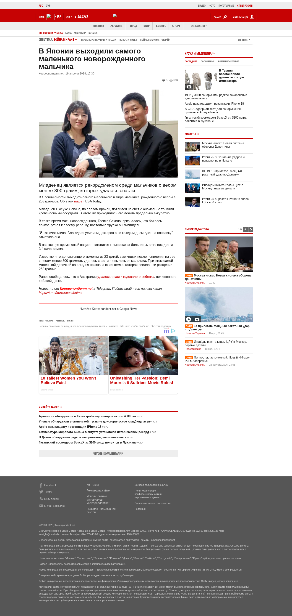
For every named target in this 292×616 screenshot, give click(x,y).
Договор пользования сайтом (152, 484)
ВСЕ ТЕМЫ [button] (243, 39)
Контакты (93, 484)
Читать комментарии (108, 453)
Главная (98, 26)
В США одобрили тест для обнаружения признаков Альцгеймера (213, 110)
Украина (116, 26)
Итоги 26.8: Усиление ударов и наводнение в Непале (223, 158)
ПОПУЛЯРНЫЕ (226, 6)
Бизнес (161, 26)
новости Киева (128, 39)
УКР (48, 6)
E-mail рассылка (54, 505)
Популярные (207, 61)
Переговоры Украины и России (98, 39)
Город (133, 26)
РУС (41, 6)
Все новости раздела (51, 33)
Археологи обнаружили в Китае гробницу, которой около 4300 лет (91, 416)
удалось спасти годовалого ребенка (125, 277)
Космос (93, 33)
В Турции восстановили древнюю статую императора (231, 75)
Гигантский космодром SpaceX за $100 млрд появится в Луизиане (91, 442)
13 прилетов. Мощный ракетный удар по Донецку (222, 172)
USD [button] (68, 17)
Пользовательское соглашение (153, 503)
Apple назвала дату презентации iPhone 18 (73, 426)
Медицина (80, 33)
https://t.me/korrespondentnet (60, 293)
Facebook (50, 485)
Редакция (140, 508)
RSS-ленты (51, 499)
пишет (79, 201)
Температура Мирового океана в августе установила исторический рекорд (97, 432)
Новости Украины (195, 282)
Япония (49, 320)
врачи (70, 320)
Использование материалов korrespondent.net (98, 500)
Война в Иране (112, 39)
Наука (68, 33)
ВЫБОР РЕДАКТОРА (197, 229)
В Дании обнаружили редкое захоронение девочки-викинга (86, 437)
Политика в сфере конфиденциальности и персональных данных (148, 494)
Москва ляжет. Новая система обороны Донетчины (223, 144)
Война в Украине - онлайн (155, 39)
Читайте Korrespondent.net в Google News (108, 309)
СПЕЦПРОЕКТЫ (245, 6)
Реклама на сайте (98, 490)
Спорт (176, 26)
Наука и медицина (198, 53)
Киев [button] (41, 17)
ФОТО (212, 6)
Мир (146, 26)
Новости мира (193, 349)
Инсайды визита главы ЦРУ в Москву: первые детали (222, 186)
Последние (191, 61)
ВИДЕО (202, 6)
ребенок (60, 320)
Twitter (48, 492)
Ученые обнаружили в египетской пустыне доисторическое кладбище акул (98, 421)
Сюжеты (190, 134)
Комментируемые (228, 61)
